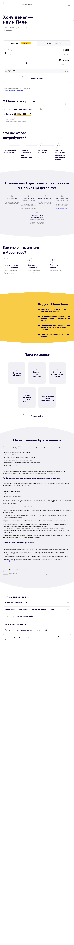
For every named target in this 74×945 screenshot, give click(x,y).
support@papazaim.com (61, 208)
